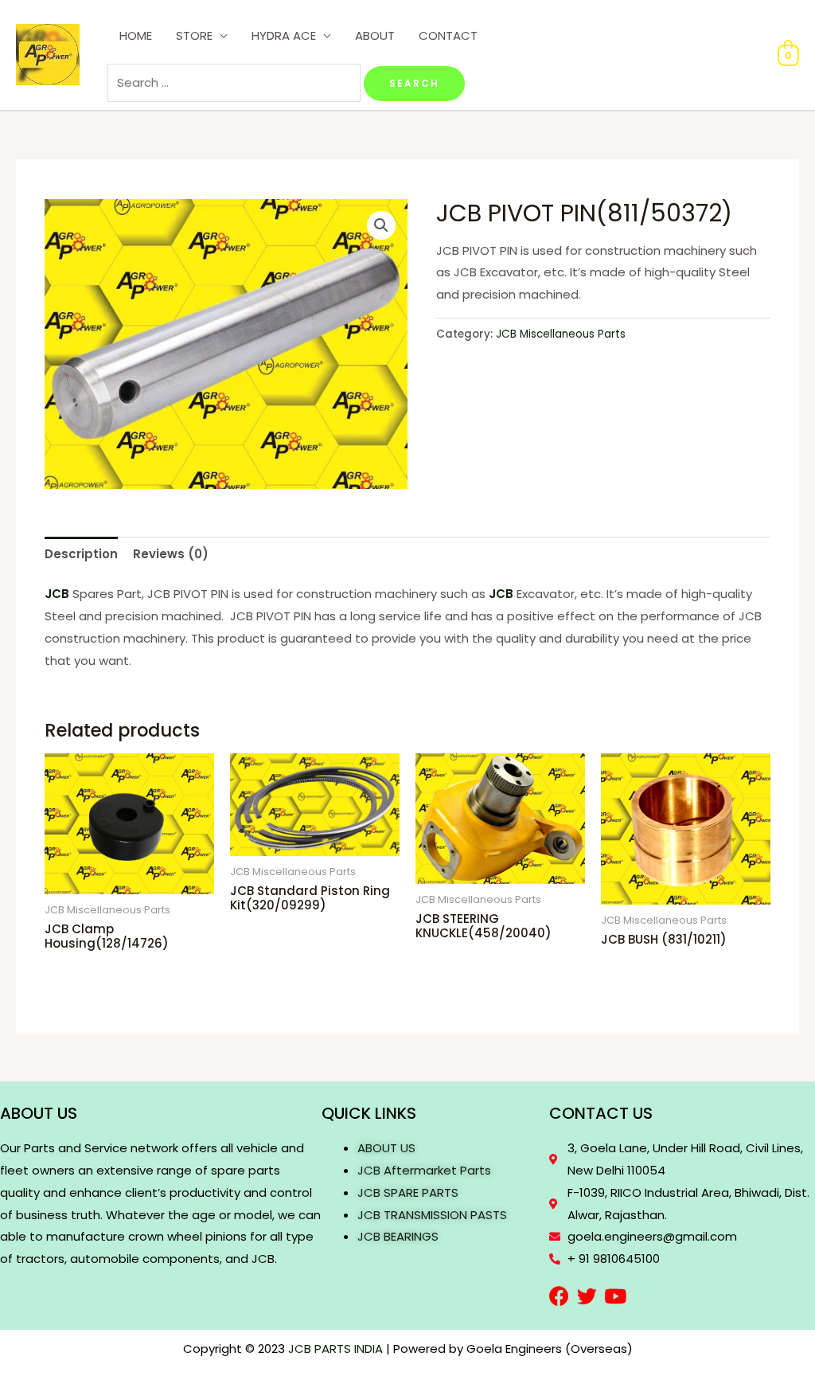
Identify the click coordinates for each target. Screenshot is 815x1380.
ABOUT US (386, 1148)
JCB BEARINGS (398, 1236)
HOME (135, 35)
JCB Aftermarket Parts (424, 1170)
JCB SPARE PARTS (407, 1192)
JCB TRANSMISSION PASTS (432, 1214)
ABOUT (375, 35)
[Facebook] (559, 1296)
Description (81, 553)
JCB (57, 593)
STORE (194, 35)
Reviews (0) (171, 553)
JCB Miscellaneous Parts (561, 334)
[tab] (81, 554)
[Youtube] (615, 1296)
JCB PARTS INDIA (335, 1348)
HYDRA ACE (284, 35)
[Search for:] (235, 82)
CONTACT (448, 35)
